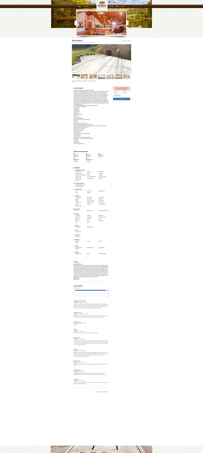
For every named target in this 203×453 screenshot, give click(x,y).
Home (79, 6)
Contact (122, 6)
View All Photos (126, 71)
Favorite (124, 40)
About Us (86, 6)
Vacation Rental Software (99, 391)
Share (129, 40)
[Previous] (73, 59)
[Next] (130, 59)
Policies (117, 6)
